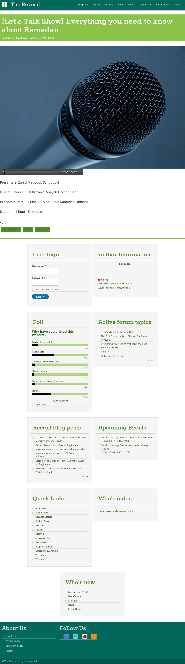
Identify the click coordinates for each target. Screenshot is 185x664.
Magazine (83, 4)
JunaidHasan (75, 609)
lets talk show (11, 229)
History (39, 529)
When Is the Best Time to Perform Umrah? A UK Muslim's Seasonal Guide (61, 439)
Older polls (41, 404)
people (39, 525)
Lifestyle (39, 533)
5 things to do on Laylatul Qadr (117, 332)
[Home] (4, 4)
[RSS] (94, 636)
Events (131, 4)
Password (38, 278)
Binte (71, 604)
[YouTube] (85, 636)
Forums (109, 4)
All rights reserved (27, 661)
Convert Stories (43, 516)
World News (41, 512)
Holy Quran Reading (112, 356)
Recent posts (163, 4)
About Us (10, 636)
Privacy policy (12, 640)
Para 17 (105, 351)
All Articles (40, 508)
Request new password (47, 289)
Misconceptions (43, 538)
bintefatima (74, 596)
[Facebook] (66, 636)
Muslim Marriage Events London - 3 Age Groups (126, 437)
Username (39, 266)
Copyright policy (14, 645)
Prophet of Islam (44, 546)
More (150, 360)
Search (9, 650)
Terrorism (40, 555)
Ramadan (42, 229)
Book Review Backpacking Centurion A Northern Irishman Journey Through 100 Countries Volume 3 (61, 453)
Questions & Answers (46, 550)
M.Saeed (73, 600)
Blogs (120, 4)
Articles (96, 4)
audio (28, 229)
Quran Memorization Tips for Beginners (56, 445)
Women (39, 559)
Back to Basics (42, 521)
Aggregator (145, 4)
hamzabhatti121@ (78, 592)
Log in (177, 4)
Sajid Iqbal (22, 38)
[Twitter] (75, 636)
